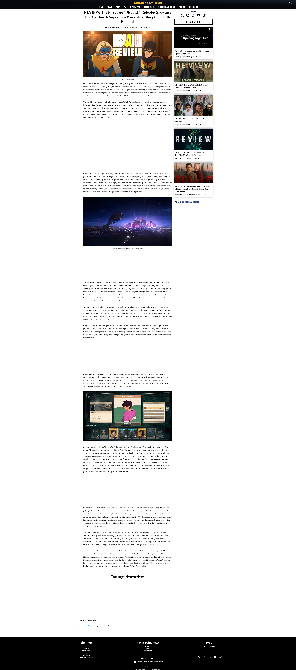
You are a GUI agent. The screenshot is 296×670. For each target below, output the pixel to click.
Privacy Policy (209, 646)
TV (125, 7)
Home (100, 7)
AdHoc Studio (184, 202)
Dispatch (195, 202)
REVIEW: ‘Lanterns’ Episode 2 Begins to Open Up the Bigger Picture (191, 86)
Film (118, 7)
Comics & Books (166, 7)
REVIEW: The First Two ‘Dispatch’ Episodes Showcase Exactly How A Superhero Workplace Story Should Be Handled (127, 16)
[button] (290, 3)
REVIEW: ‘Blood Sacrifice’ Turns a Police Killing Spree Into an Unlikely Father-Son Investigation (192, 189)
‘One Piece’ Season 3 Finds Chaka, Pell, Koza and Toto (192, 119)
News (109, 7)
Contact (193, 7)
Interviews (135, 7)
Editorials (149, 7)
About (182, 7)
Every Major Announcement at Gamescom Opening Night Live (192, 52)
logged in (91, 625)
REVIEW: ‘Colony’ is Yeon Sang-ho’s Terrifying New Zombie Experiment (190, 153)
